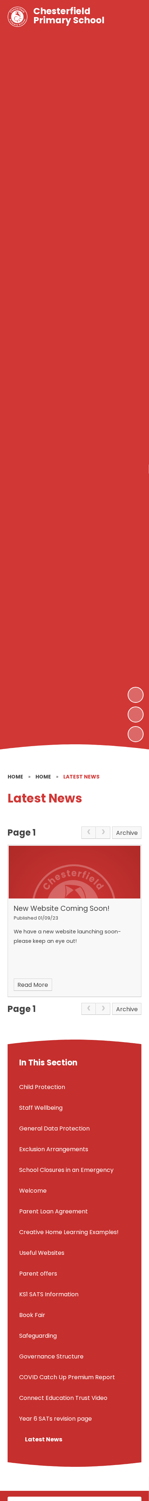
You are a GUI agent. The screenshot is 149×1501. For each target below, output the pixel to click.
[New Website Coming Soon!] (75, 872)
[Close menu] (130, 17)
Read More (32, 985)
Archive (127, 833)
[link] (88, 832)
